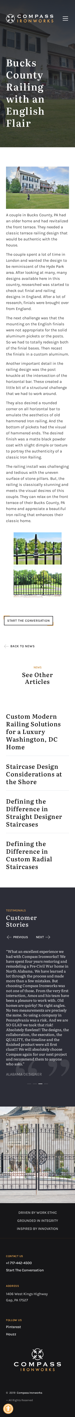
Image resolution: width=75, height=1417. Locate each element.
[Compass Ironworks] (29, 18)
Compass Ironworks (29, 1392)
